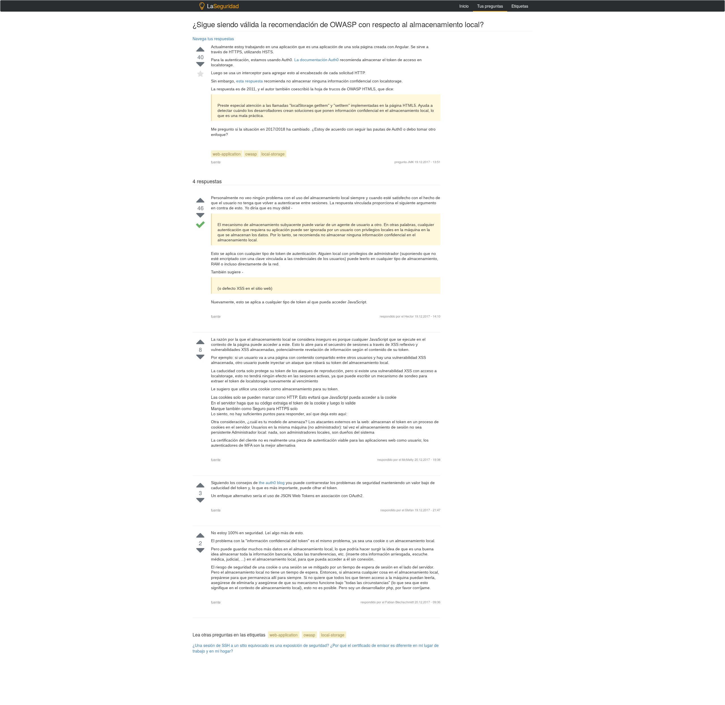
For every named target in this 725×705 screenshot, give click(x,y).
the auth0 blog (272, 482)
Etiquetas (519, 6)
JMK (411, 161)
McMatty (408, 459)
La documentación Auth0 (317, 59)
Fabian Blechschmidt (400, 602)
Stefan (410, 510)
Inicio (464, 6)
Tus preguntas (490, 6)
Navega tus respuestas (213, 38)
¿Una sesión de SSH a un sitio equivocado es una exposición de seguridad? (261, 645)
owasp (251, 154)
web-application (227, 154)
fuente (216, 161)
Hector (409, 316)
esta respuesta (250, 81)
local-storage (273, 154)
